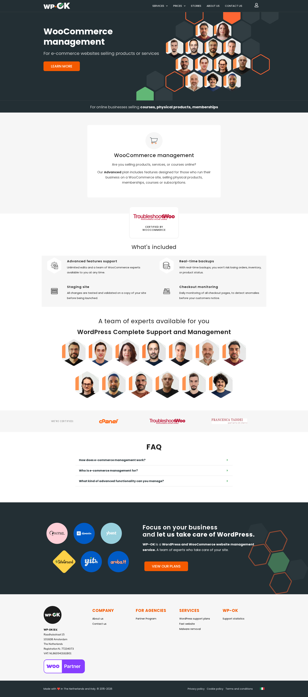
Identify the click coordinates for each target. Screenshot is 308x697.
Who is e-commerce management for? (108, 471)
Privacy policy (196, 689)
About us (213, 6)
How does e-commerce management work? (112, 460)
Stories (196, 6)
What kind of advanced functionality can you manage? (121, 481)
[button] (154, 460)
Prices (177, 6)
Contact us (233, 6)
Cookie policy (215, 689)
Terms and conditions (239, 689)
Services (158, 6)
